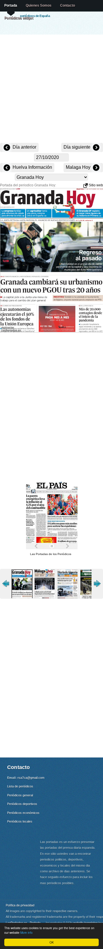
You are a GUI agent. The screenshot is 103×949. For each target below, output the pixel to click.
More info (26, 932)
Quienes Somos (39, 5)
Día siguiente (78, 147)
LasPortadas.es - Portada (23, 922)
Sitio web (95, 185)
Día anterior (23, 147)
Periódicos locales (19, 821)
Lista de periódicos (20, 786)
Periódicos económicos (23, 812)
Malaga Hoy (79, 167)
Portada (10, 5)
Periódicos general (20, 795)
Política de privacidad (20, 905)
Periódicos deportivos (22, 804)
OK (51, 942)
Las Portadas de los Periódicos (50, 554)
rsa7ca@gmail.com (30, 777)
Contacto (67, 5)
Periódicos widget (18, 18)
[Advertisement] (51, 89)
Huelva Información (31, 167)
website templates (85, 922)
